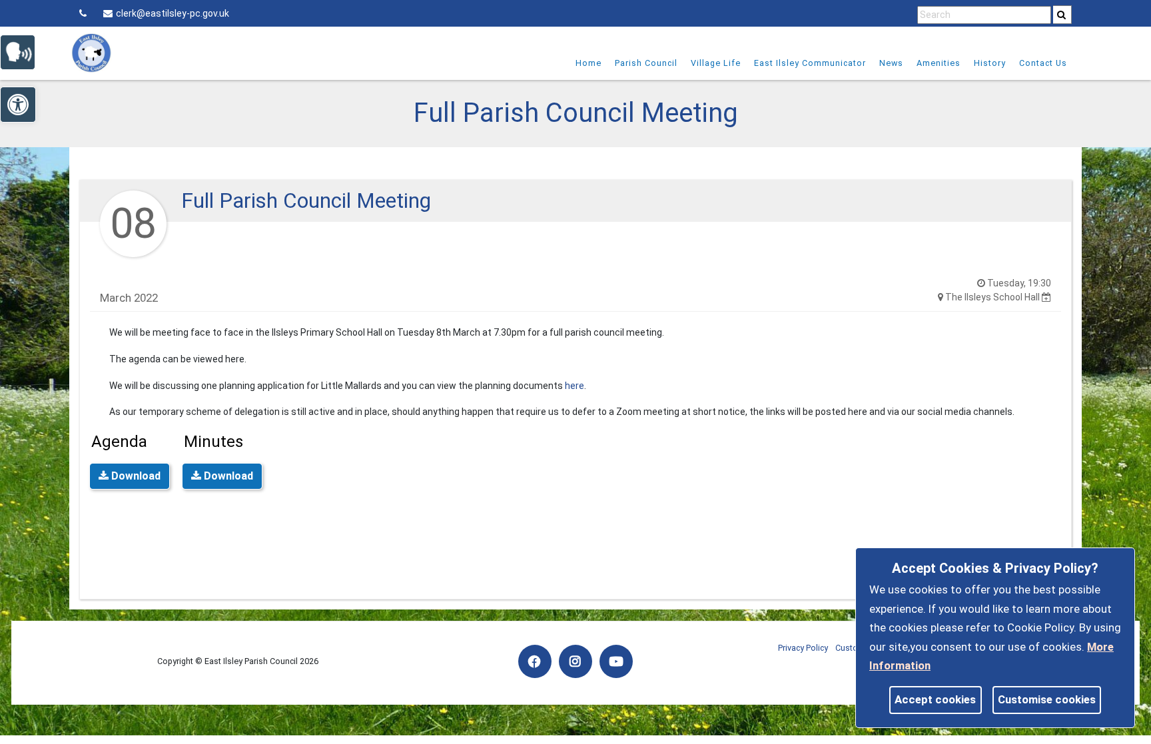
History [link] (990, 63)
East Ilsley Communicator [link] (810, 63)
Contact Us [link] (1043, 63)
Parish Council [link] (646, 63)
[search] (1062, 14)
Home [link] (588, 63)
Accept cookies (935, 699)
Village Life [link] (716, 63)
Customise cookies (1047, 699)
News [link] (891, 63)
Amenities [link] (938, 63)
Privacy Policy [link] (803, 648)
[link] (1061, 14)
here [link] (574, 385)
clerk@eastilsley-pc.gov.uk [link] (172, 13)
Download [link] (135, 476)
